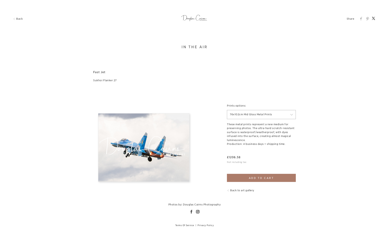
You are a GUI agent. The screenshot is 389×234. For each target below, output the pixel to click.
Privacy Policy (206, 225)
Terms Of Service (184, 225)
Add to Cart (261, 178)
